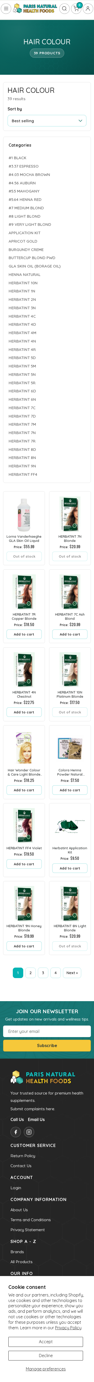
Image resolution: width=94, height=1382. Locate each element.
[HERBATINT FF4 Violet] (24, 824)
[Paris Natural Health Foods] (35, 8)
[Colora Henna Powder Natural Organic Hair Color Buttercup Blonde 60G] (70, 746)
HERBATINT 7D (22, 416)
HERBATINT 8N (22, 457)
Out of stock (24, 556)
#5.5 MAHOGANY (24, 191)
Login (15, 1187)
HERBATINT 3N (22, 307)
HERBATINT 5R (22, 382)
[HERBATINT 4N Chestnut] (24, 668)
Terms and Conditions (30, 1219)
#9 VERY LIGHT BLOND (30, 224)
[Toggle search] (64, 8)
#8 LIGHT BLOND (24, 216)
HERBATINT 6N (22, 399)
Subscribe (47, 1045)
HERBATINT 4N (22, 341)
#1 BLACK (17, 157)
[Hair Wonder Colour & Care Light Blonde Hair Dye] (24, 746)
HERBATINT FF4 (23, 474)
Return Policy (22, 1155)
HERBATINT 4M (22, 332)
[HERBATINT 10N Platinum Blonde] (70, 668)
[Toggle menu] (6, 8)
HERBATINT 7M (22, 424)
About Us (19, 1209)
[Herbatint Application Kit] (70, 824)
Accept (46, 1341)
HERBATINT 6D (22, 390)
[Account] (88, 8)
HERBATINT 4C (22, 316)
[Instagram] (29, 1132)
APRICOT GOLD (23, 241)
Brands (17, 1251)
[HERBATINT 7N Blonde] (70, 512)
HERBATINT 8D (22, 449)
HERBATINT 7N (22, 432)
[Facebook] (15, 1132)
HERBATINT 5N (22, 374)
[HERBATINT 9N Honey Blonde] (24, 902)
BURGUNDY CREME (26, 249)
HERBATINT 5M (22, 366)
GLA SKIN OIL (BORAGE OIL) (35, 266)
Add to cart (24, 634)
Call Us (17, 1119)
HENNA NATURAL (24, 274)
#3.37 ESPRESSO (24, 166)
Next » (72, 972)
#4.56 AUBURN (22, 182)
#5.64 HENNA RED (25, 199)
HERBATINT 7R (22, 441)
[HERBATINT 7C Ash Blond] (70, 590)
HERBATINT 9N (22, 465)
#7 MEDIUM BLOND (26, 207)
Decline (46, 1355)
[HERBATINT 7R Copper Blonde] (24, 590)
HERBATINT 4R (22, 349)
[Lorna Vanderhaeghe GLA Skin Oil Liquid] (24, 512)
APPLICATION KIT (24, 232)
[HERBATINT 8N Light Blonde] (70, 902)
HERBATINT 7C (22, 407)
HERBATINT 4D (22, 324)
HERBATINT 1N (22, 291)
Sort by (15, 108)
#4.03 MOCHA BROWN (29, 174)
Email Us (36, 1119)
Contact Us (21, 1165)
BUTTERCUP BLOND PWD (32, 257)
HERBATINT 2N (22, 299)
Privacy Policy (68, 1327)
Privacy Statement (27, 1229)
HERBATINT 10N (23, 282)
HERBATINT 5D (22, 357)
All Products (21, 1261)
